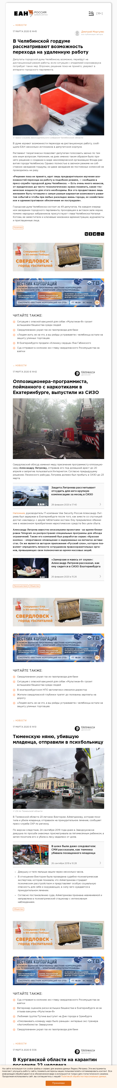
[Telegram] (94, 234)
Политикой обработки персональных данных (83, 1076)
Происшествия (20, 586)
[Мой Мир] (98, 234)
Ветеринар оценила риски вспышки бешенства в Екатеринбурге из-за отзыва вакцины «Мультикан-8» (59, 1010)
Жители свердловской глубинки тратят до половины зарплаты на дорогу (56, 696)
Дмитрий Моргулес (92, 32)
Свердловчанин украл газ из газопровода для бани (47, 330)
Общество (34, 586)
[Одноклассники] (90, 234)
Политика (18, 227)
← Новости (19, 25)
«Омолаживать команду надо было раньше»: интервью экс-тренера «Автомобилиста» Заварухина (57, 1023)
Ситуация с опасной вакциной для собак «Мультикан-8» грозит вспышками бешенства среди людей (54, 323)
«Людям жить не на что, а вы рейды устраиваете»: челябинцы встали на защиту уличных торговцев (60, 336)
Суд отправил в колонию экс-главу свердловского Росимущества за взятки (58, 349)
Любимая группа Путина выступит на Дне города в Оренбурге (54, 1016)
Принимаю (58, 1083)
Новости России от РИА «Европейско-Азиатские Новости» (24, 13)
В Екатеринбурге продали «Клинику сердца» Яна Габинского (54, 343)
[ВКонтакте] (86, 234)
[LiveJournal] (102, 234)
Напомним (19, 513)
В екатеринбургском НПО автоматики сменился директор (52, 690)
